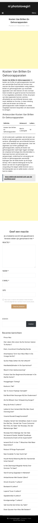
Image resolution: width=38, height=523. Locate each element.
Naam (6, 271)
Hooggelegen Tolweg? (12, 382)
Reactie (6, 242)
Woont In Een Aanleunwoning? (14, 370)
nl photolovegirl (19, 6)
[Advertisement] (19, 50)
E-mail (6, 280)
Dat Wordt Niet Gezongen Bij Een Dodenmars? (20, 395)
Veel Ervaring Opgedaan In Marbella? (17, 473)
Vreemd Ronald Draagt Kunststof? (16, 416)
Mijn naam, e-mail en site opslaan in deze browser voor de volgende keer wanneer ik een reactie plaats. (19, 301)
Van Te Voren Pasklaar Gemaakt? (15, 391)
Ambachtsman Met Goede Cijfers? (16, 477)
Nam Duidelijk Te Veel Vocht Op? (15, 454)
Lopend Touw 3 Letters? (12, 491)
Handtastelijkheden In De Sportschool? (18, 365)
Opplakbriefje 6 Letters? (12, 496)
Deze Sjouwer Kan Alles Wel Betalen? (17, 509)
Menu (34, 13)
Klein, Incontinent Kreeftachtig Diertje (17, 349)
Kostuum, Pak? (9, 386)
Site (4, 290)
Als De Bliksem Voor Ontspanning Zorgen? (19, 400)
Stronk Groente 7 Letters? (13, 482)
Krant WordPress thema (22, 519)
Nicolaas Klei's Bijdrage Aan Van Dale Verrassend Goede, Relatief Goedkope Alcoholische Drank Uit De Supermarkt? (18, 435)
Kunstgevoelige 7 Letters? (13, 500)
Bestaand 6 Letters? (11, 486)
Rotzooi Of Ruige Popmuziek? (14, 449)
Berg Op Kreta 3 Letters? (12, 405)
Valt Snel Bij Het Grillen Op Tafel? (15, 505)
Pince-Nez (7, 337)
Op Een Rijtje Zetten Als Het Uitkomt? (17, 361)
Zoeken (5, 319)
